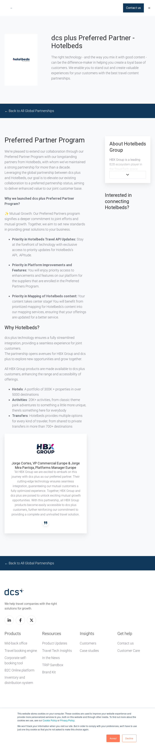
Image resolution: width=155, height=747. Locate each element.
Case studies (89, 651)
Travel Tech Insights (57, 651)
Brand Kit (49, 672)
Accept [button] (113, 738)
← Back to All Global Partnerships (29, 111)
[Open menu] (149, 8)
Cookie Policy (50, 720)
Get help (124, 633)
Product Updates (54, 643)
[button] (127, 174)
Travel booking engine (21, 651)
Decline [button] (129, 738)
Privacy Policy (67, 720)
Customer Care (128, 651)
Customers (88, 643)
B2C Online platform (19, 670)
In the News (51, 658)
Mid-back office (16, 643)
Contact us (133, 8)
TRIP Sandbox (52, 665)
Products (13, 633)
